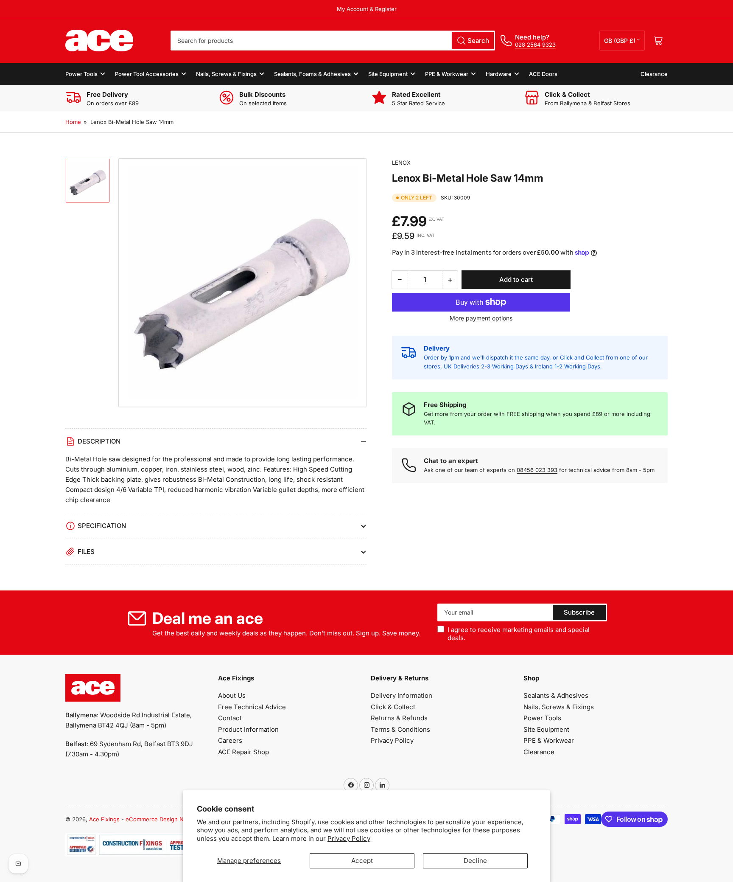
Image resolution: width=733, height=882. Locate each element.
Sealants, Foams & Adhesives (312, 73)
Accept (362, 861)
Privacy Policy (348, 838)
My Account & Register (367, 9)
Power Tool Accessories (147, 73)
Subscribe (579, 612)
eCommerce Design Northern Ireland (174, 819)
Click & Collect (393, 707)
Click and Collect (582, 357)
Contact (230, 718)
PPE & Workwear (446, 73)
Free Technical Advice (252, 707)
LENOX (401, 162)
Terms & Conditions (400, 729)
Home (73, 121)
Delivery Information (401, 695)
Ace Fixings (104, 819)
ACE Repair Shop (243, 752)
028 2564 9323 (535, 44)
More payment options (481, 318)
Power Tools (81, 73)
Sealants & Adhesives (555, 695)
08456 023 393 (537, 469)
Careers (230, 740)
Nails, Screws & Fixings (226, 73)
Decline (475, 861)
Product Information (248, 729)
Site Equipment (388, 73)
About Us (232, 695)
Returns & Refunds (399, 718)
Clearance (654, 73)
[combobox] (333, 41)
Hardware (499, 73)
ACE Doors (543, 73)
